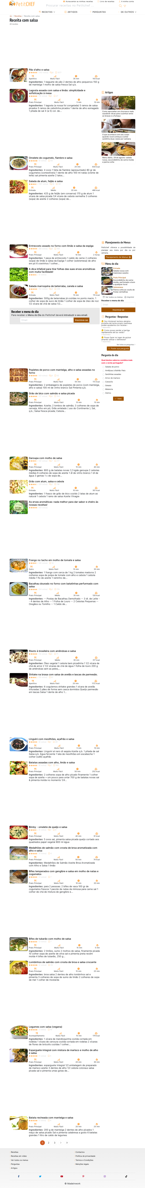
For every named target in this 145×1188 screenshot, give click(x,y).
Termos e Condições (84, 1160)
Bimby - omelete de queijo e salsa (48, 827)
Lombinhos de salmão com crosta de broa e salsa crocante (62, 962)
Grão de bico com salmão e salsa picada (52, 393)
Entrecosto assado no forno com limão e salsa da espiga (61, 245)
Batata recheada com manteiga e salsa (51, 1117)
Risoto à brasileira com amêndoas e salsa (52, 651)
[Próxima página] (60, 1142)
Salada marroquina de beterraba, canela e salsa (56, 286)
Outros (108, 393)
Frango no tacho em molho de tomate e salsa (55, 560)
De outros (127, 12)
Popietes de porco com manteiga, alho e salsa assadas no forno (62, 371)
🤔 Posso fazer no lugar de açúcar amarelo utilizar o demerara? (116, 338)
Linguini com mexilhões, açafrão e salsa (51, 739)
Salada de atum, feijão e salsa (46, 181)
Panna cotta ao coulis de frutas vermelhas (124, 291)
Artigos (72, 12)
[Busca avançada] (125, 6)
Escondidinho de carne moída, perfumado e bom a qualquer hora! (124, 282)
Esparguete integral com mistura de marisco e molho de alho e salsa (63, 1051)
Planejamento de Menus (117, 257)
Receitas (46, 12)
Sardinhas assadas (113, 374)
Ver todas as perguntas (125, 344)
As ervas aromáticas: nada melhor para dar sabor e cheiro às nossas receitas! (63, 503)
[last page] (66, 1142)
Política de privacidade (85, 1156)
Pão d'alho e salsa (39, 69)
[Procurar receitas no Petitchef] (120, 5)
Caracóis (109, 382)
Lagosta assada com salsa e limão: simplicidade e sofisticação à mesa (57, 92)
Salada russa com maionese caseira (121, 272)
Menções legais (82, 1164)
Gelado (108, 385)
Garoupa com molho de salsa (45, 458)
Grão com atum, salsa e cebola (46, 481)
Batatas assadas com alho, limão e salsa (52, 762)
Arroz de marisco (112, 378)
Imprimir (130, 297)
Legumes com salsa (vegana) (45, 1026)
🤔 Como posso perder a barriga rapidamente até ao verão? (115, 331)
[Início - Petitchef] (11, 16)
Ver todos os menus (114, 297)
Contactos (80, 1152)
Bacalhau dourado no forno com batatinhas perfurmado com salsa (63, 585)
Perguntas (99, 12)
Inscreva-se (81, 320)
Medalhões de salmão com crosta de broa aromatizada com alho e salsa (63, 849)
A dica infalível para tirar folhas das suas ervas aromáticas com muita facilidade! (62, 270)
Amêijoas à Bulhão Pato (115, 370)
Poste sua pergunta (119, 348)
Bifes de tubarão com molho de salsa (50, 938)
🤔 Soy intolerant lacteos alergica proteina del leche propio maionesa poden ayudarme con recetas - (116, 323)
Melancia (109, 389)
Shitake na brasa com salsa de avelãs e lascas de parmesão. (63, 674)
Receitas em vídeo (19, 1156)
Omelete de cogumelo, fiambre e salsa (50, 157)
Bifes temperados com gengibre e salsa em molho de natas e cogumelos (63, 873)
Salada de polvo (112, 367)
